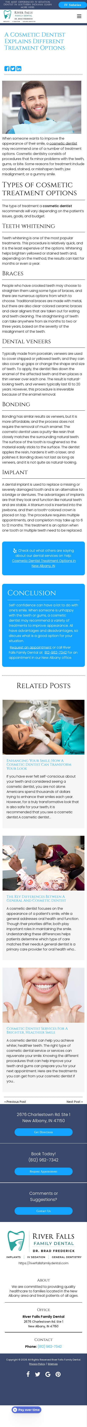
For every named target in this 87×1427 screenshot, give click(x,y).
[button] (80, 15)
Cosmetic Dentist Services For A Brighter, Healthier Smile (37, 1030)
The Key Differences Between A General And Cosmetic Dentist (36, 898)
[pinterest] (58, 1374)
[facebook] (28, 1374)
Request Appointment (43, 1171)
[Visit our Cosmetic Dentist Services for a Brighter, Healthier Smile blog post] (43, 995)
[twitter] (37, 1374)
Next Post (73, 1102)
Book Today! (43, 1157)
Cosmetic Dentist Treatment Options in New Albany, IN (44, 563)
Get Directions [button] (43, 1132)
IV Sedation (72, 5)
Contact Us (44, 1211)
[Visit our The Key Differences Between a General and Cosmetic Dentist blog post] (43, 863)
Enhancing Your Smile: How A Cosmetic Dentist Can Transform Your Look (39, 764)
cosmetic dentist (63, 143)
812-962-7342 (56, 652)
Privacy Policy (37, 1364)
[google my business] (48, 1374)
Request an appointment (31, 647)
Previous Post (16, 1102)
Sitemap (53, 1364)
